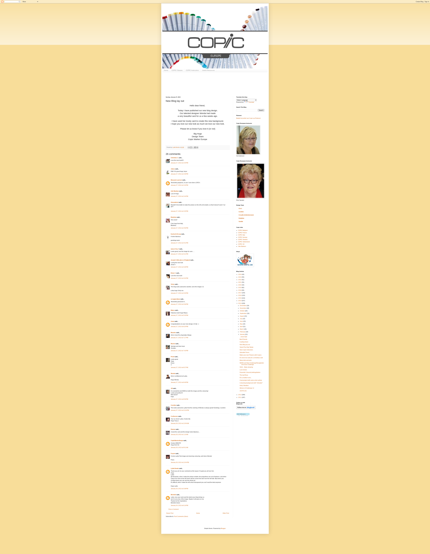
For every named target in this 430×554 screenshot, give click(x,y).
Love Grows (243, 370)
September (243, 313)
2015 (240, 298)
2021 (240, 282)
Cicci (240, 208)
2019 (240, 287)
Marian (173, 343)
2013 (240, 303)
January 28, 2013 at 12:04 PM (180, 462)
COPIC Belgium (243, 230)
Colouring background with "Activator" (251, 383)
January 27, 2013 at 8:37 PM (179, 367)
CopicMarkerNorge (177, 440)
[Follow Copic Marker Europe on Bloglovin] (246, 408)
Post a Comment (174, 509)
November (243, 308)
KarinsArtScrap (176, 234)
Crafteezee (174, 416)
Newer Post (169, 513)
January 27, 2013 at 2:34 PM (179, 163)
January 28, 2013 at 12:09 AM (180, 423)
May (241, 324)
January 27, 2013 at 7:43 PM (179, 350)
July (241, 318)
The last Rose (244, 375)
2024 (240, 274)
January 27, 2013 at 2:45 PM (179, 211)
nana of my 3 (175, 249)
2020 (240, 285)
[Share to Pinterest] (197, 147)
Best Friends (243, 339)
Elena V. (173, 273)
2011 (240, 397)
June (241, 321)
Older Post (226, 513)
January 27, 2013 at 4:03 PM (179, 293)
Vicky (172, 284)
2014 (240, 300)
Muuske (173, 332)
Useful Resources (208, 70)
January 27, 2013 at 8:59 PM (179, 399)
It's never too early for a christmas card (251, 357)
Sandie (241, 221)
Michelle (173, 494)
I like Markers (242, 246)
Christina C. (174, 158)
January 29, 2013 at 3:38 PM (179, 488)
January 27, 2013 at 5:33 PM (179, 315)
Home (166, 70)
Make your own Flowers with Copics (250, 355)
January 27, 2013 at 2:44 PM (179, 196)
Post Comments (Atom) (181, 516)
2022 (240, 279)
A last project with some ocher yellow (251, 380)
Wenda (173, 373)
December (243, 305)
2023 (240, 277)
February (243, 332)
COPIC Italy (241, 235)
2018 (240, 290)
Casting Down (244, 342)
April (241, 326)
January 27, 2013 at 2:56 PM (179, 228)
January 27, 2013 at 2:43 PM (179, 185)
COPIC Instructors (192, 70)
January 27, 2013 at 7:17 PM (179, 337)
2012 (240, 394)
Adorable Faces (244, 352)
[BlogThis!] (191, 147)
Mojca (173, 310)
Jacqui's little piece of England (180, 260)
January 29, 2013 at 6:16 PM (179, 505)
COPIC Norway (242, 237)
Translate (251, 102)
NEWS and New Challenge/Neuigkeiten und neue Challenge (252, 363)
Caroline (173, 405)
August (242, 316)
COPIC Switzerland (244, 242)
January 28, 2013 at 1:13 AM (179, 434)
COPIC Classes (177, 70)
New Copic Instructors (246, 350)
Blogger (223, 528)
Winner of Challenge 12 (247, 388)
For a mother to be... (246, 377)
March (242, 329)
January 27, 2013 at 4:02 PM (179, 278)
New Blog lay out (245, 344)
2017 (240, 293)
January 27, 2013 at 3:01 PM (179, 243)
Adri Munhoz (175, 191)
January (242, 334)
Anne (172, 321)
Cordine (241, 212)
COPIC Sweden (243, 239)
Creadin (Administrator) (246, 215)
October (242, 311)
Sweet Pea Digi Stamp (246, 347)
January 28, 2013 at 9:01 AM (179, 447)
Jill (172, 388)
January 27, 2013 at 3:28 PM (179, 267)
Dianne (173, 429)
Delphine (241, 218)
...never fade (243, 337)
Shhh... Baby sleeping (246, 367)
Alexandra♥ (174, 202)
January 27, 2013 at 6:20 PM (179, 326)
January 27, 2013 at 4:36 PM (179, 304)
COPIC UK (241, 244)
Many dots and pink (246, 360)
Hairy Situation (244, 385)
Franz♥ (173, 453)
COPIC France (242, 233)
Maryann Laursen (176, 180)
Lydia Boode (175, 468)
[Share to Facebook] (195, 147)
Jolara (173, 169)
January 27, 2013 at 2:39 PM (179, 174)
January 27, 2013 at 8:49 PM (179, 382)
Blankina (173, 217)
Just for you (243, 391)
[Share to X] (193, 147)
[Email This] (189, 147)
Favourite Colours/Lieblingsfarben (250, 372)
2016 (240, 295)
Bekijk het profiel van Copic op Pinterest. (248, 118)
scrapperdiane (175, 299)
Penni (172, 356)
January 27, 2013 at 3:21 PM (179, 254)
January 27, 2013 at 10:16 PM (180, 410)
